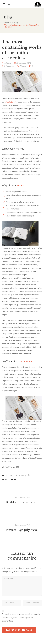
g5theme (29, 475)
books (21, 475)
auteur (13, 475)
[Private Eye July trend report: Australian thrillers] (22, 528)
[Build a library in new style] (22, 500)
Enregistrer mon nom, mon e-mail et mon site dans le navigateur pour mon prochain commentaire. (21, 617)
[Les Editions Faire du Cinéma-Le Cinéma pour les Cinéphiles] (37, 4)
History (23, 66)
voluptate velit (10, 102)
